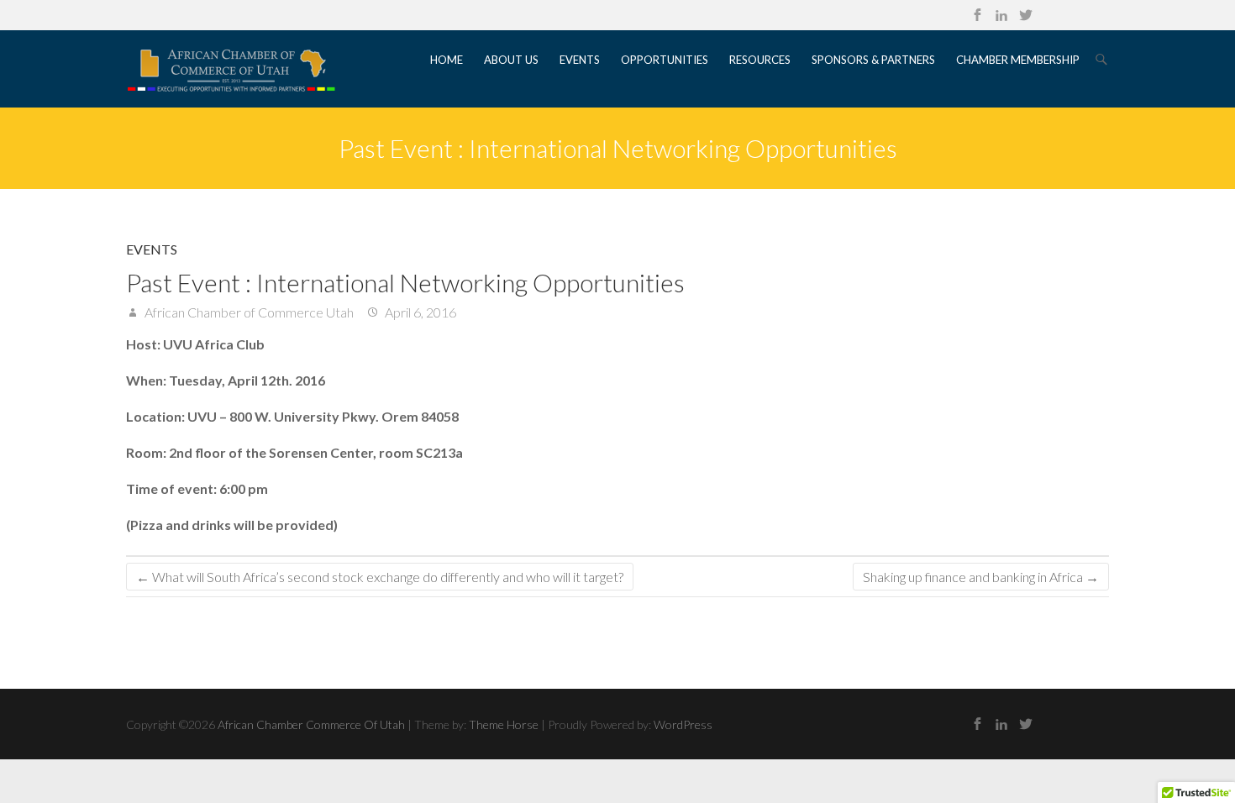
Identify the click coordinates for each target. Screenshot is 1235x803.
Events (580, 59)
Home (446, 59)
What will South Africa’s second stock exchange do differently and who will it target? (379, 577)
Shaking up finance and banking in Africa (981, 577)
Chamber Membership (1018, 59)
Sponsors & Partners (873, 59)
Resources (760, 59)
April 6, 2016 (419, 312)
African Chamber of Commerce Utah (248, 312)
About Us (511, 59)
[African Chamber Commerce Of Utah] (231, 69)
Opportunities (664, 59)
